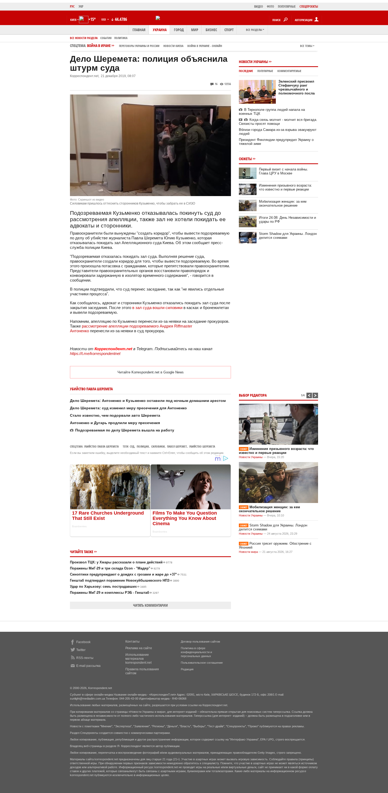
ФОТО (270, 6)
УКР (81, 6)
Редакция (187, 669)
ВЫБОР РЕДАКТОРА (253, 395)
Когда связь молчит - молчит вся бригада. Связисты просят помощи (278, 122)
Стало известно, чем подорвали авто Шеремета (115, 415)
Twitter (81, 650)
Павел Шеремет (177, 446)
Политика (120, 38)
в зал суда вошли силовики (157, 307)
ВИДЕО (258, 6)
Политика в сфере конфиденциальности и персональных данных (196, 652)
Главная (139, 29)
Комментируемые (289, 71)
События (106, 38)
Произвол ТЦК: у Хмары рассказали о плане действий (121, 562)
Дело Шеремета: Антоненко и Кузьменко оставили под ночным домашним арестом (148, 400)
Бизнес (211, 29)
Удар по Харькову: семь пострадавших (108, 586)
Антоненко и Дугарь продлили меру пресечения (115, 423)
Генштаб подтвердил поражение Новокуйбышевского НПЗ (124, 580)
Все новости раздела (84, 38)
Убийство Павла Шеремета (101, 446)
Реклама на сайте (138, 648)
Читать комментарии (150, 605)
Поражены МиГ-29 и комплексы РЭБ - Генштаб (114, 593)
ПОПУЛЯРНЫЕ (287, 6)
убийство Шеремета (202, 446)
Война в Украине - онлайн (204, 46)
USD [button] (104, 19)
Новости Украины (253, 61)
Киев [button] (73, 20)
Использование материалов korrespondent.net (138, 658)
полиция (143, 446)
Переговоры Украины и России (139, 46)
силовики (158, 446)
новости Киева (173, 46)
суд (132, 446)
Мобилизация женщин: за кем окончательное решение (282, 203)
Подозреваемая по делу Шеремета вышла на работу (124, 430)
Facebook (83, 642)
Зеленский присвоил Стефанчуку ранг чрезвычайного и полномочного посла (296, 87)
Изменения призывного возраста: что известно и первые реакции (285, 187)
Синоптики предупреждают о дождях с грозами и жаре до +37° (128, 574)
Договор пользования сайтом (200, 641)
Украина (160, 29)
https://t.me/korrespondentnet (95, 353)
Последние (246, 71)
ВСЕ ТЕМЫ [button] (306, 46)
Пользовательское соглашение (202, 662)
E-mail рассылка (88, 666)
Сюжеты (245, 158)
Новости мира (248, 551)
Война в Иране (154, 45)
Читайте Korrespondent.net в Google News (150, 372)
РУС (72, 6)
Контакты (132, 641)
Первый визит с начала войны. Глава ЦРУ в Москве (283, 171)
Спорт (229, 29)
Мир (194, 29)
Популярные (265, 71)
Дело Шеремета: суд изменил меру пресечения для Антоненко (128, 408)
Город (179, 29)
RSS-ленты (84, 658)
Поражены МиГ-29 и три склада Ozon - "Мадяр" (115, 568)
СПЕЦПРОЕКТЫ (309, 6)
